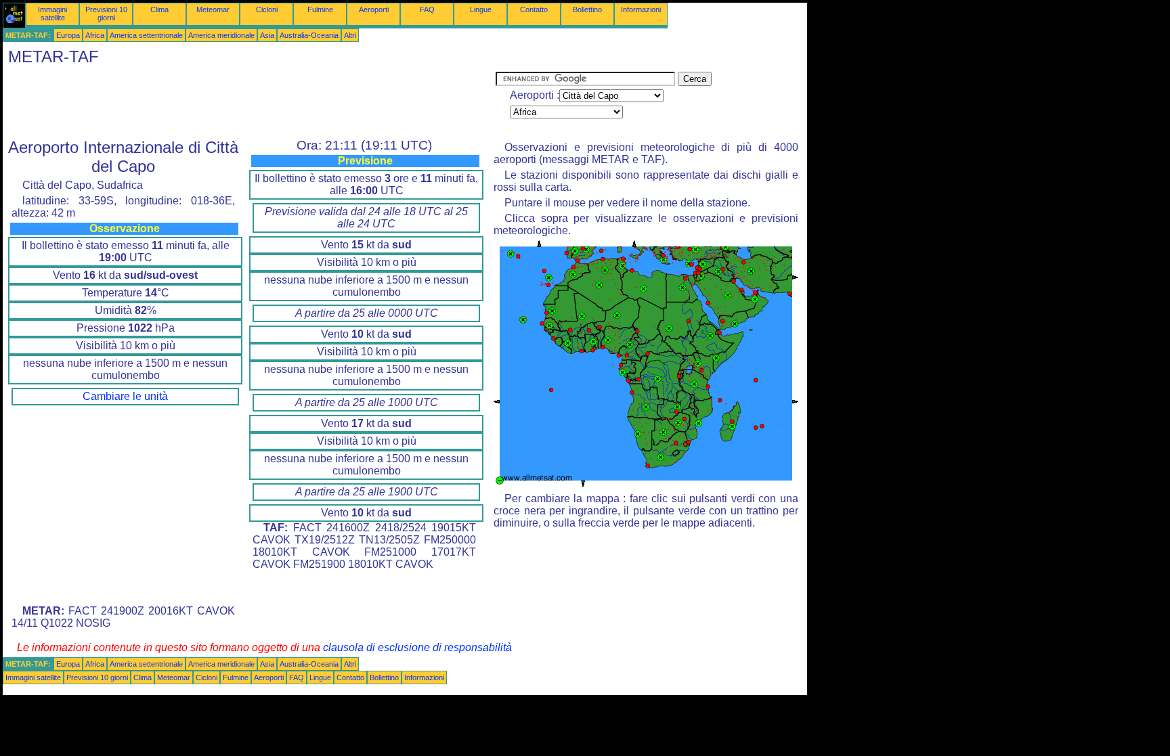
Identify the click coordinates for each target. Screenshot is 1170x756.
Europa (68, 35)
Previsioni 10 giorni (106, 13)
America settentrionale (146, 35)
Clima (159, 9)
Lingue (481, 9)
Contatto (534, 9)
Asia (267, 35)
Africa (94, 35)
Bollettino (587, 9)
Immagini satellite (52, 13)
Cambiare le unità (125, 396)
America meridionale (221, 35)
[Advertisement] (249, 102)
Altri (350, 35)
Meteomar (213, 9)
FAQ (427, 9)
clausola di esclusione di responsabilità (417, 647)
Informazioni (641, 9)
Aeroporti (374, 9)
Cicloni (267, 9)
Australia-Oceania (309, 35)
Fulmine (320, 9)
